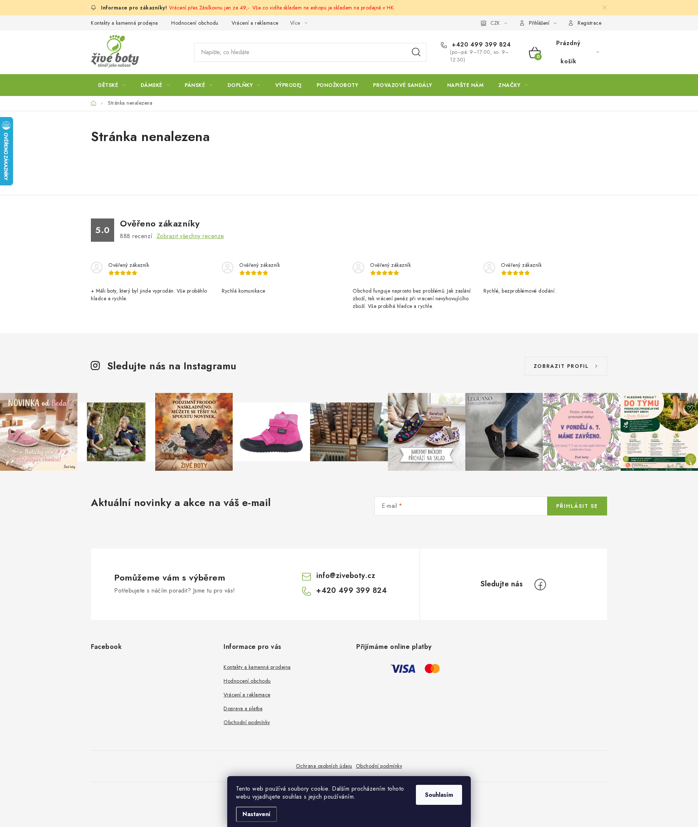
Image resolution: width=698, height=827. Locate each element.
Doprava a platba (243, 708)
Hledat (416, 52)
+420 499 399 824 (480, 44)
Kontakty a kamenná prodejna (124, 23)
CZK (495, 23)
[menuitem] (112, 85)
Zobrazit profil (561, 366)
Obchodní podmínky (247, 722)
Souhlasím (439, 795)
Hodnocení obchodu (194, 23)
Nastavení (256, 814)
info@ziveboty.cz (345, 575)
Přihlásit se (577, 506)
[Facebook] (540, 584)
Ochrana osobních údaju (324, 766)
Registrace (589, 23)
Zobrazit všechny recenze (190, 236)
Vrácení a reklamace (255, 23)
